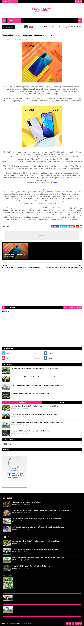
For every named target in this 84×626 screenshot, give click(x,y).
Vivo (31, 39)
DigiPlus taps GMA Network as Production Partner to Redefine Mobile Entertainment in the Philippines (38, 527)
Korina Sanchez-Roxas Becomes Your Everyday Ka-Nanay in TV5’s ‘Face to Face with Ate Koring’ (36, 519)
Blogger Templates (28, 623)
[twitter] (78, 1)
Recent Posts (22, 402)
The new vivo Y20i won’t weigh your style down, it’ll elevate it (14, 255)
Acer (22, 27)
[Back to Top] (81, 623)
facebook (78, 307)
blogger (66, 307)
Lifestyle (26, 39)
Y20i (35, 39)
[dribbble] (73, 623)
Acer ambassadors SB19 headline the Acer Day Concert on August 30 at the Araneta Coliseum (50, 27)
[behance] (78, 623)
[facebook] (76, 1)
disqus (72, 307)
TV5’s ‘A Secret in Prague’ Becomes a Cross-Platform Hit (26, 502)
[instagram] (81, 1)
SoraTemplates (11, 623)
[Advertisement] (42, 288)
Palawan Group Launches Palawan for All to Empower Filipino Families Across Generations (34, 377)
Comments (62, 402)
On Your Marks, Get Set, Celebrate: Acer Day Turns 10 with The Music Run (30, 393)
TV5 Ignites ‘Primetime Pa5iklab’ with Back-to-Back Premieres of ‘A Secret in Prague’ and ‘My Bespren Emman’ (40, 510)
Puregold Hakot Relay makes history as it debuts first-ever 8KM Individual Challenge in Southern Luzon (37, 385)
